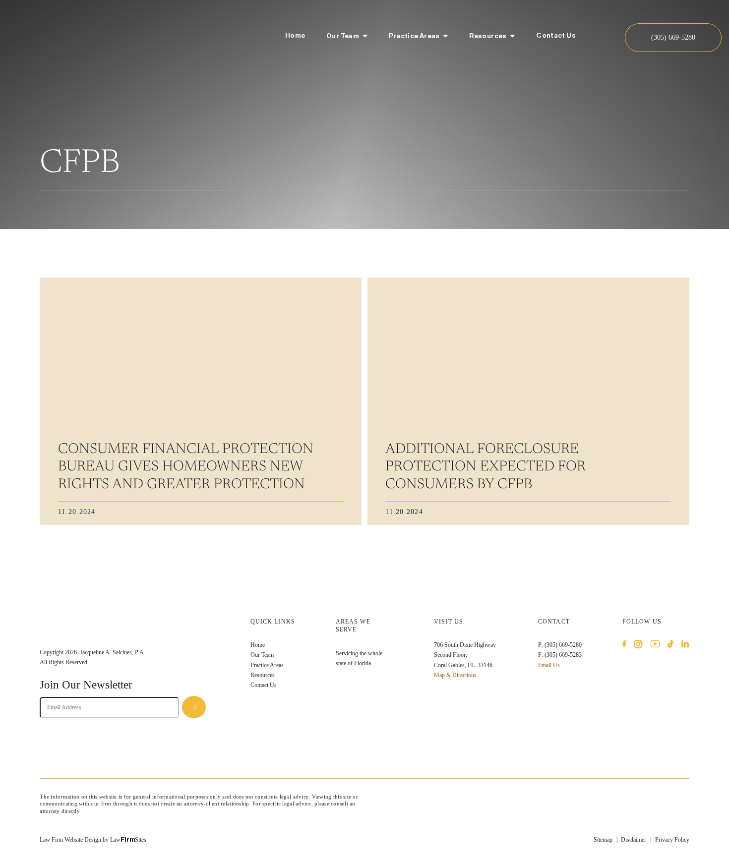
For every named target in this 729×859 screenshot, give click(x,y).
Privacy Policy (672, 839)
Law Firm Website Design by (74, 839)
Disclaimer (633, 839)
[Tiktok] (671, 645)
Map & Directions (455, 675)
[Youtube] (655, 645)
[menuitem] (295, 37)
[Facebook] (624, 645)
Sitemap (603, 839)
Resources (487, 36)
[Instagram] (638, 645)
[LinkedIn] (685, 645)
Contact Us (555, 35)
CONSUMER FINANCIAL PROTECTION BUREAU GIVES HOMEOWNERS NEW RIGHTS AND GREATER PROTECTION (185, 468)
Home (295, 35)
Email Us (549, 665)
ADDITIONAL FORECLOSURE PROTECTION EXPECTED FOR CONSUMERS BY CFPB (485, 468)
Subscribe (193, 707)
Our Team (342, 36)
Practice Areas (414, 36)
